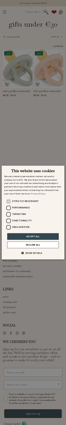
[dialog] (33, 212)
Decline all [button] (33, 244)
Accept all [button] (33, 236)
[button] (33, 253)
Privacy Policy (38, 194)
